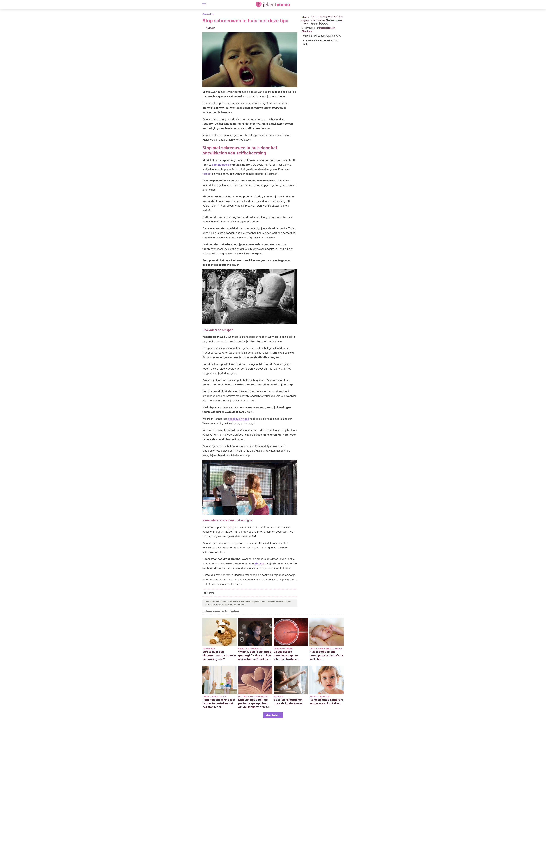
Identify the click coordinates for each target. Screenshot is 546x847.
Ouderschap (208, 14)
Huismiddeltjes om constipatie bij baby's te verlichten (326, 655)
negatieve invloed (238, 418)
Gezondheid (208, 649)
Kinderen (278, 697)
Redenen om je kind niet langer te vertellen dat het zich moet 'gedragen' (218, 703)
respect (206, 173)
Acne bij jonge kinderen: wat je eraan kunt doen (326, 701)
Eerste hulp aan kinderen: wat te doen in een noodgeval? (219, 655)
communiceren (221, 164)
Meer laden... (273, 715)
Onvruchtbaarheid (283, 649)
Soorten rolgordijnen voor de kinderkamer (288, 701)
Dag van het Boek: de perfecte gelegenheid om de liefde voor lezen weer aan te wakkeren (254, 703)
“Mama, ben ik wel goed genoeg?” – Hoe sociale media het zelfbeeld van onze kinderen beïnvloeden (254, 655)
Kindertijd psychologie (250, 649)
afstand (259, 563)
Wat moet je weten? (319, 697)
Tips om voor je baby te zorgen (325, 649)
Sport (230, 527)
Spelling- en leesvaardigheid (253, 697)
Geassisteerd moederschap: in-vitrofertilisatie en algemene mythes (286, 655)
